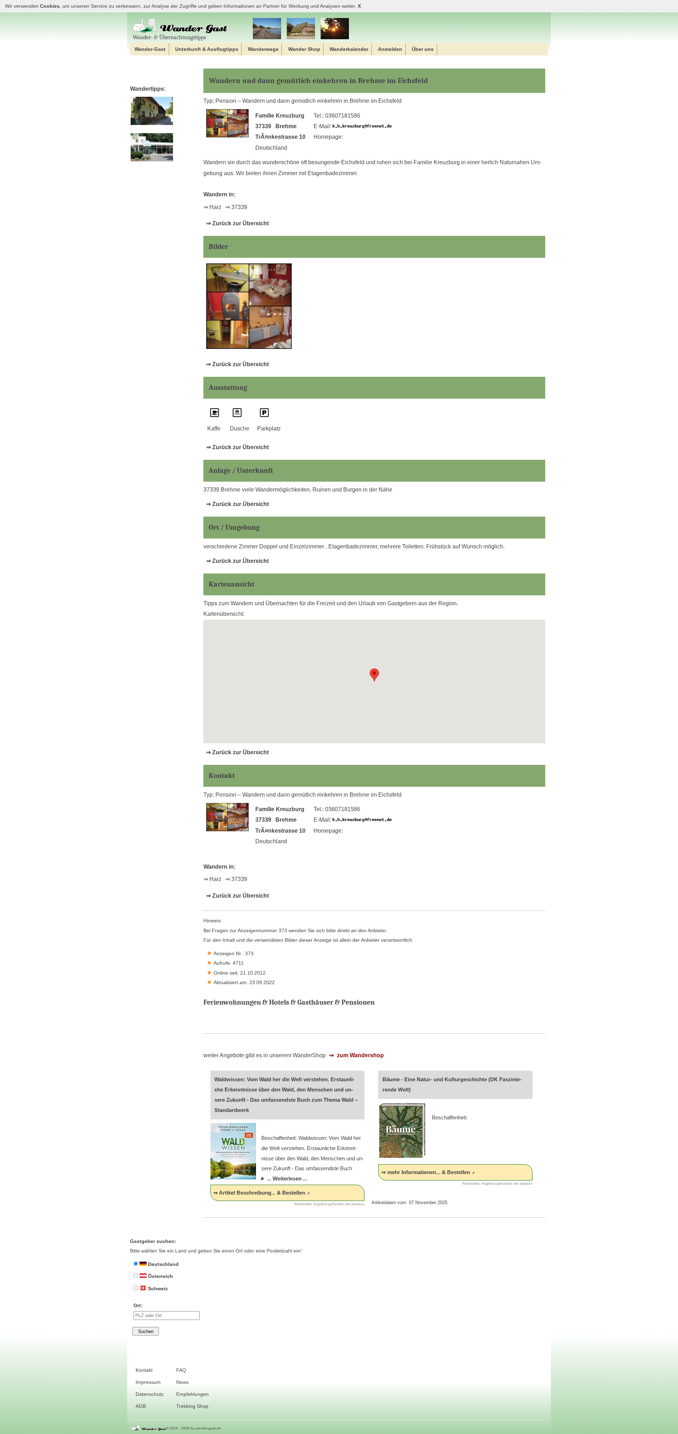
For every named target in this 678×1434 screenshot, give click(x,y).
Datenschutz (149, 1394)
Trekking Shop (192, 1406)
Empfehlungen (192, 1394)
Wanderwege (263, 49)
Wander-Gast (150, 49)
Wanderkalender (348, 49)
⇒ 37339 (236, 207)
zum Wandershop (359, 1055)
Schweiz (157, 1288)
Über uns (423, 49)
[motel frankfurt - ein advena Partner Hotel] (151, 162)
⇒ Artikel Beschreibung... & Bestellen (259, 1193)
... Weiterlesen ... (287, 1179)
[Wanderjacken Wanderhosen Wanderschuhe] (301, 29)
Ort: (138, 1305)
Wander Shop (304, 49)
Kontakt (144, 1370)
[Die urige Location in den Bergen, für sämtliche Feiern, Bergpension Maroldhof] (151, 125)
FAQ (181, 1370)
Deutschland (163, 1264)
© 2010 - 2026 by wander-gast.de (193, 1428)
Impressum (148, 1382)
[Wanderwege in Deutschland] (335, 29)
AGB (141, 1406)
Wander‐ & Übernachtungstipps (169, 37)
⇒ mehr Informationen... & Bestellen (425, 1172)
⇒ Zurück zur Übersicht (237, 223)
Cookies (50, 6)
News (182, 1382)
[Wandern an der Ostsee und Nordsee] (267, 29)
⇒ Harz (212, 207)
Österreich (160, 1276)
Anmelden (390, 49)
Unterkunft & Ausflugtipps (206, 49)
